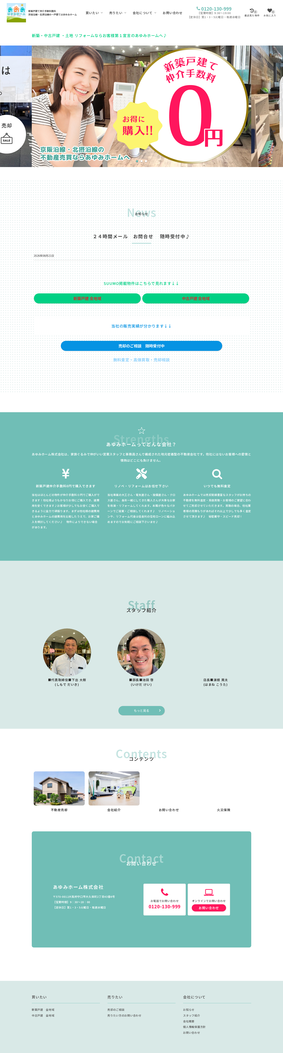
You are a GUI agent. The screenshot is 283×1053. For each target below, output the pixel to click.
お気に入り (270, 13)
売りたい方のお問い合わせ (124, 1015)
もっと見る (141, 710)
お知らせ (188, 1010)
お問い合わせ (173, 12)
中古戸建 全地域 (43, 1015)
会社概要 (188, 1021)
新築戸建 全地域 (43, 1010)
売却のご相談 (115, 1010)
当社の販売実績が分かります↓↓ (141, 326)
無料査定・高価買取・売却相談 (141, 359)
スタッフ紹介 (191, 1015)
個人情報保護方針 (194, 1027)
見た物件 (252, 13)
